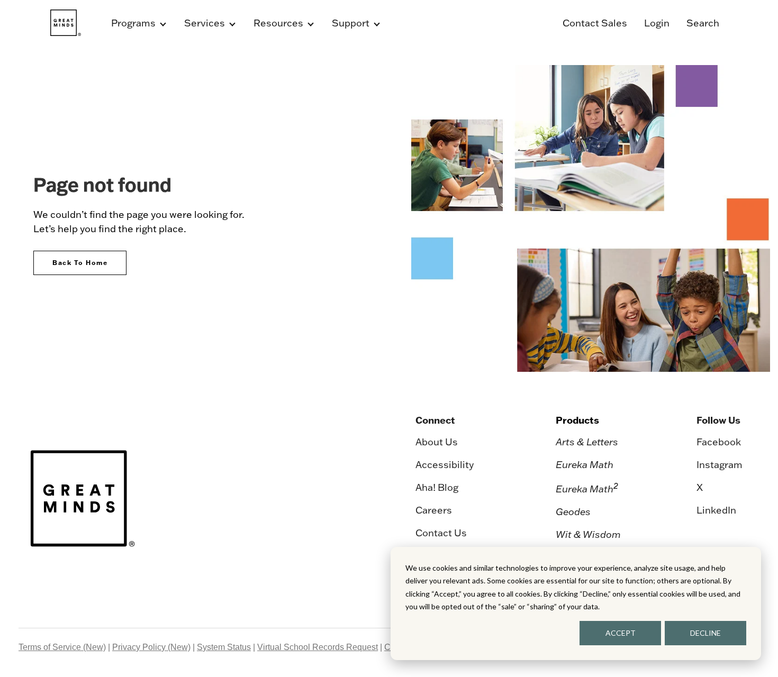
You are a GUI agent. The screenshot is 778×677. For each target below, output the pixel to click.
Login (657, 23)
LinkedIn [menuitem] (716, 510)
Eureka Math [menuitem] (584, 465)
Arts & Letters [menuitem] (587, 442)
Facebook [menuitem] (718, 442)
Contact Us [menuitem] (441, 533)
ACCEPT (620, 632)
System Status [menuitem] (224, 647)
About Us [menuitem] (436, 442)
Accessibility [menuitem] (444, 465)
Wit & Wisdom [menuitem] (588, 534)
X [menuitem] (699, 487)
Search (702, 23)
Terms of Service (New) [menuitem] (62, 647)
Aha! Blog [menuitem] (436, 487)
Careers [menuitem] (433, 510)
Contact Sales (595, 23)
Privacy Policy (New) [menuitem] (151, 647)
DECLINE (705, 632)
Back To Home (79, 263)
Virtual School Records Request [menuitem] (317, 647)
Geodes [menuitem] (573, 512)
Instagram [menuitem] (719, 465)
